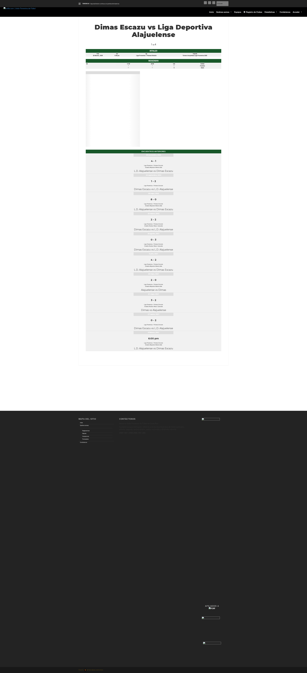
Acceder (296, 12)
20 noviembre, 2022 (153, 155)
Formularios (85, 439)
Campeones (85, 436)
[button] (230, 12)
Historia (84, 433)
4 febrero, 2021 (153, 332)
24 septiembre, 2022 (153, 175)
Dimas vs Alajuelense (153, 310)
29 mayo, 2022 (153, 193)
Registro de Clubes (254, 12)
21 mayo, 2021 (153, 294)
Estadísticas (270, 12)
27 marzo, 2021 (153, 314)
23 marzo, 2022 (153, 214)
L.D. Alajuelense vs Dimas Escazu (153, 171)
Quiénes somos (222, 12)
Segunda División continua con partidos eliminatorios (104, 3)
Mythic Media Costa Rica (94, 670)
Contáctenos (285, 12)
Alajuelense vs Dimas (153, 289)
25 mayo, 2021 (153, 274)
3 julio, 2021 (153, 254)
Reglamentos (86, 431)
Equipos (237, 12)
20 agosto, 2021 (153, 234)
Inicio (211, 12)
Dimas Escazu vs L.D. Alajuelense (153, 189)
